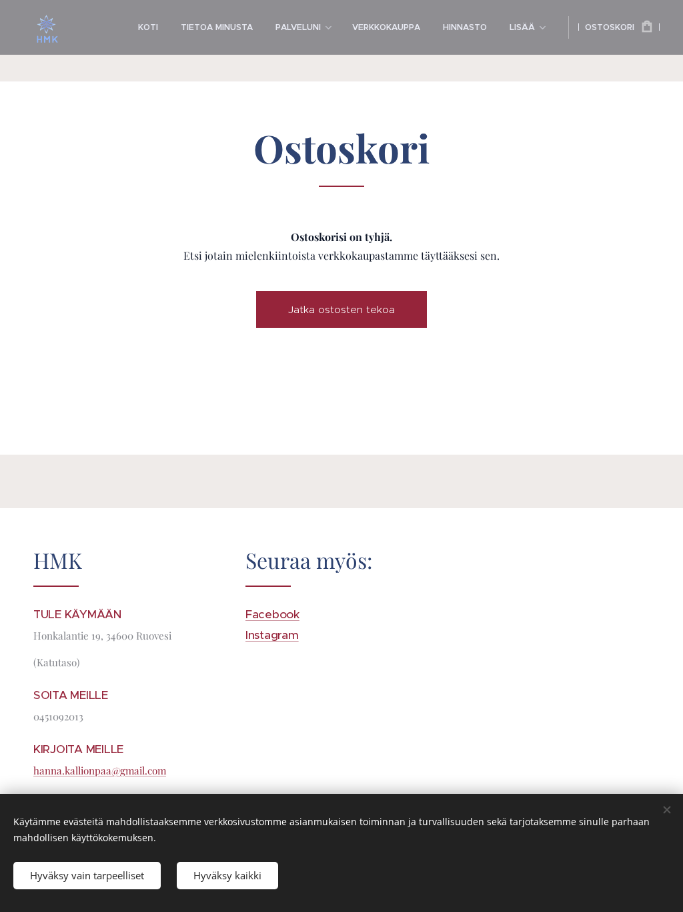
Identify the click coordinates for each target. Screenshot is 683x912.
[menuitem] (148, 27)
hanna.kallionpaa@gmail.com (99, 770)
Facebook (272, 614)
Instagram (272, 635)
